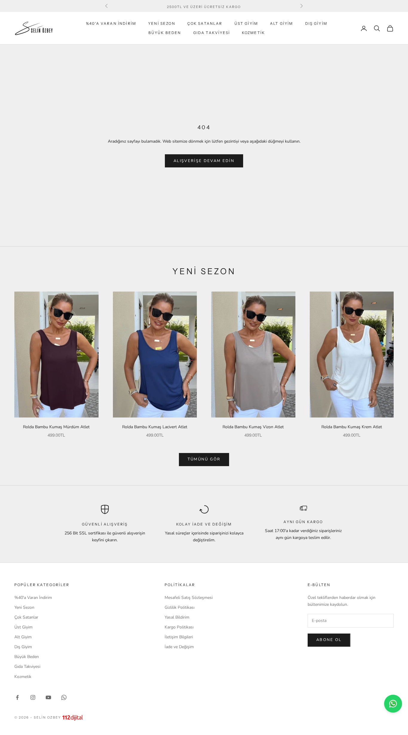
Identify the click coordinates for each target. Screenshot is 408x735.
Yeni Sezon (161, 23)
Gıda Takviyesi (211, 32)
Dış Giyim (316, 23)
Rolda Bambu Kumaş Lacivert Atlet (154, 427)
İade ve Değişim (179, 647)
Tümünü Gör (204, 459)
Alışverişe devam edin (204, 161)
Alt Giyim (281, 23)
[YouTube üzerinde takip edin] (48, 697)
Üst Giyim (246, 23)
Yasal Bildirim (177, 617)
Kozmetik (253, 32)
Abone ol (329, 639)
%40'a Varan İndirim (111, 23)
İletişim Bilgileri (179, 637)
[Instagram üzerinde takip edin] (33, 697)
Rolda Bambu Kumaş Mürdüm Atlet (56, 427)
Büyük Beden (164, 32)
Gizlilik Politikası (179, 607)
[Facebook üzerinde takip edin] (17, 697)
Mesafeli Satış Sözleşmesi (189, 597)
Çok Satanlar (205, 23)
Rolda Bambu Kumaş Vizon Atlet (253, 427)
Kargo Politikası (179, 627)
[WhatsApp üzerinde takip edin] (64, 697)
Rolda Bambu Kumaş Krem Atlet (351, 427)
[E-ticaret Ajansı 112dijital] (72, 718)
